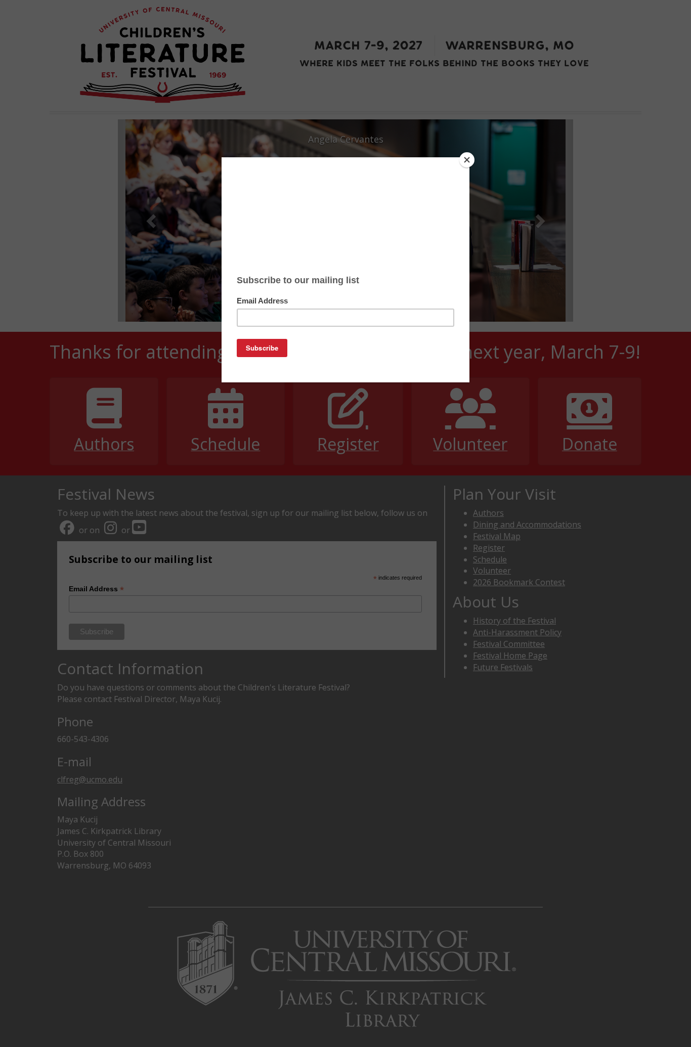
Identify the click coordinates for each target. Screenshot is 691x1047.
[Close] (466, 159)
